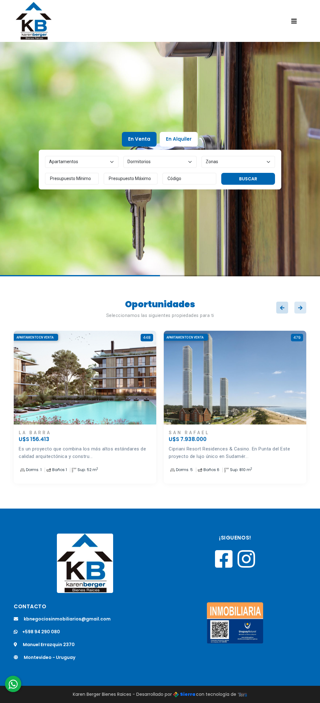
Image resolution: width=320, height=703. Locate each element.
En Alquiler (179, 139)
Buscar (248, 179)
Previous (282, 308)
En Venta (139, 139)
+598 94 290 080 (41, 632)
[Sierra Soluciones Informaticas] (243, 694)
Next (300, 308)
